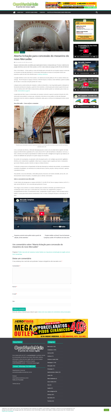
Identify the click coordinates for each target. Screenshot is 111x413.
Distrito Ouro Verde (31, 12)
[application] (86, 51)
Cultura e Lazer (51, 359)
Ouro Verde (50, 381)
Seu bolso (50, 397)
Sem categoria (51, 391)
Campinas (16, 52)
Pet (48, 385)
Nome (14, 286)
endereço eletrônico (43, 74)
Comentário (16, 266)
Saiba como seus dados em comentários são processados (54, 312)
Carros (49, 353)
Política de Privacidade (17, 380)
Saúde (49, 388)
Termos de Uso (16, 383)
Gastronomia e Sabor (52, 372)
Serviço (49, 394)
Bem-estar (50, 346)
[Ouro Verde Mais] (14, 12)
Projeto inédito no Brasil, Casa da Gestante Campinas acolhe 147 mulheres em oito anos (56, 236)
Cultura (49, 356)
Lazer (48, 375)
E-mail (14, 294)
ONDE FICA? (20, 12)
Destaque (22, 52)
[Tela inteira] (96, 56)
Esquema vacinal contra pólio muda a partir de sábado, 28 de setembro (27, 236)
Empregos (50, 369)
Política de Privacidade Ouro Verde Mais (59, 12)
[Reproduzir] (75, 56)
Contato (42, 12)
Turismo (49, 401)
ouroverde (30, 62)
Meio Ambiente (51, 378)
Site (13, 301)
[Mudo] (94, 56)
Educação (49, 365)
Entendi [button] (106, 410)
